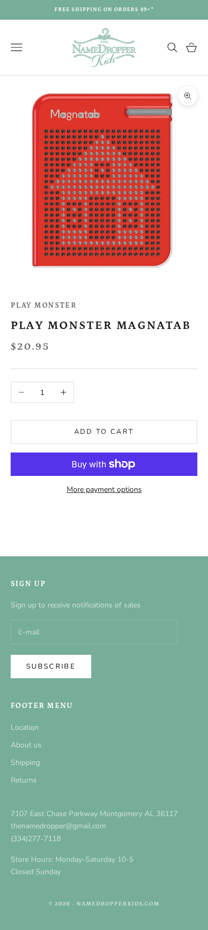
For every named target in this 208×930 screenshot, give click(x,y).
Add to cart (104, 432)
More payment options (104, 489)
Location (25, 727)
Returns (24, 780)
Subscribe (51, 666)
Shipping (25, 763)
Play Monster (43, 305)
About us (26, 745)
